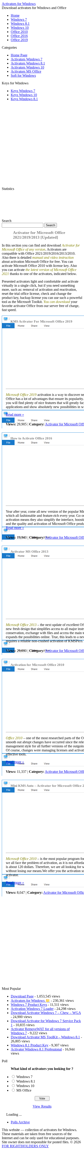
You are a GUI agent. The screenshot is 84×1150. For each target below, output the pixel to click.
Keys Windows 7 (23, 91)
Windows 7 (19, 19)
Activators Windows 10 (27, 67)
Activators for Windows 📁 (30, 1000)
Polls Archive (20, 1122)
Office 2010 (19, 32)
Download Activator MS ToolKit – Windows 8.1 (45, 1037)
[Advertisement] (42, 145)
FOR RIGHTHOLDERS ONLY (25, 1146)
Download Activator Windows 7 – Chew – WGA (46, 1013)
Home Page (19, 55)
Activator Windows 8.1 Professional (36, 1049)
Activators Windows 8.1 (28, 63)
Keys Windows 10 (24, 95)
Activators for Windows (19, 4)
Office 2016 (19, 36)
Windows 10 (20, 28)
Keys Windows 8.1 (24, 99)
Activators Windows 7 (26, 59)
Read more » (15, 414)
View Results (42, 1106)
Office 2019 (19, 40)
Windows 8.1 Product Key (29, 1045)
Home (15, 15)
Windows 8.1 (20, 23)
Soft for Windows (23, 75)
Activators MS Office (26, 71)
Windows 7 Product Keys (29, 1005)
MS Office (23, 1090)
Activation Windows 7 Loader (32, 1009)
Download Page (22, 996)
